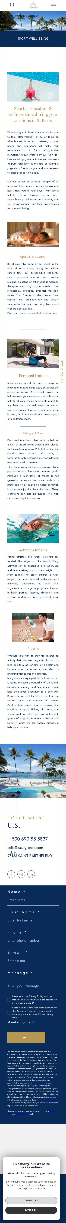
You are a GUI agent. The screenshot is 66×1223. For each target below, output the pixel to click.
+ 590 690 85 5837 (27, 839)
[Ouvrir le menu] (54, 5)
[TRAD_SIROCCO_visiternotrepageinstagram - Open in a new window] (21, 874)
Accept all (31, 1210)
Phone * (17, 932)
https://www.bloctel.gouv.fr (47, 1100)
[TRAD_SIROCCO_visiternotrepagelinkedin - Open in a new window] (31, 874)
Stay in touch (61, 371)
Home (10, 16)
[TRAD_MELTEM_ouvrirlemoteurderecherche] (12, 5)
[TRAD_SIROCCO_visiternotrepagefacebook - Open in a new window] (11, 874)
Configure (31, 1200)
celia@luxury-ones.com (25, 848)
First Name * (23, 912)
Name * (16, 892)
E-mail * (17, 953)
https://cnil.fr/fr (38, 1083)
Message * (20, 973)
